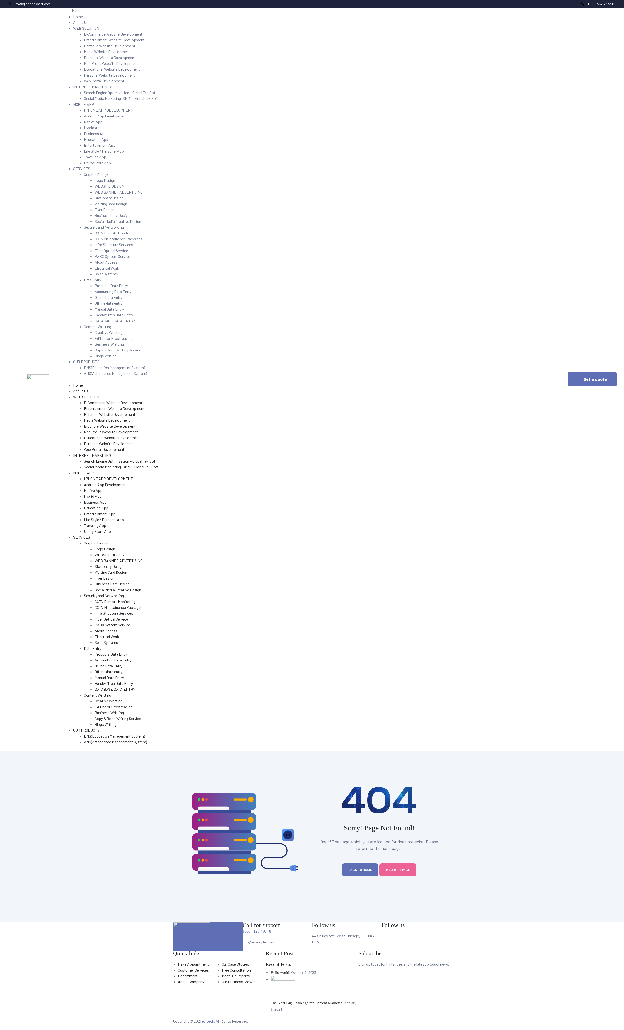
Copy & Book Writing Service (118, 350)
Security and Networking (104, 227)
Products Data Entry (111, 285)
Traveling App (95, 157)
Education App (96, 139)
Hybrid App (93, 127)
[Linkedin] (439, 939)
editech (208, 1021)
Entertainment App (99, 145)
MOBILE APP (83, 104)
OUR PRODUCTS (86, 361)
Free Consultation (236, 970)
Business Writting (109, 344)
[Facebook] (566, 3)
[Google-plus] (574, 3)
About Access (106, 262)
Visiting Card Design (111, 203)
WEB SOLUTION (86, 28)
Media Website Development (107, 51)
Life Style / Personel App (104, 151)
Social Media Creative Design (118, 221)
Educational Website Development (112, 69)
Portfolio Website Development (109, 45)
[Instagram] (426, 939)
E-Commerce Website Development (113, 34)
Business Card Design (112, 215)
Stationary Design (109, 197)
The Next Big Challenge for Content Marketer (306, 1003)
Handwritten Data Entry (114, 314)
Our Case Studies (235, 964)
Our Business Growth (239, 981)
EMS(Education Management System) (114, 367)
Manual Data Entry (109, 309)
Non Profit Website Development (111, 63)
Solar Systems (106, 274)
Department (188, 975)
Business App (95, 133)
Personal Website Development (109, 75)
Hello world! (280, 973)
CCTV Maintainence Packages (119, 238)
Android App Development (105, 116)
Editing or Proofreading (114, 338)
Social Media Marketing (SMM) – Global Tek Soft (121, 98)
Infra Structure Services (114, 244)
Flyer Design (104, 209)
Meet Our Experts (236, 975)
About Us (80, 22)
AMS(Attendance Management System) (115, 373)
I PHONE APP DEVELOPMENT (108, 110)
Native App (93, 121)
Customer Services (193, 970)
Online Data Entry (108, 297)
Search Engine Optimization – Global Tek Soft (120, 92)
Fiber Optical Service (111, 250)
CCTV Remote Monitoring (115, 233)
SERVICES (81, 168)
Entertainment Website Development (114, 40)
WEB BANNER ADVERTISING (119, 192)
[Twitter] (570, 3)
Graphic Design (96, 174)
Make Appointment (193, 964)
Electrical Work (107, 268)
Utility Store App (97, 162)
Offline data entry (108, 303)
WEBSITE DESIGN (109, 186)
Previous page (398, 870)
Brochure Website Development (110, 57)
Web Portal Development (104, 80)
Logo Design (105, 180)
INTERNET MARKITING (92, 86)
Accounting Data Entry (113, 291)
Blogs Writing (106, 355)
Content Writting (97, 326)
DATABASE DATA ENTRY (115, 320)
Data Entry (92, 279)
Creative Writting (108, 332)
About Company (191, 981)
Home (78, 16)
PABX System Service (112, 256)
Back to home (360, 870)
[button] (592, 379)
